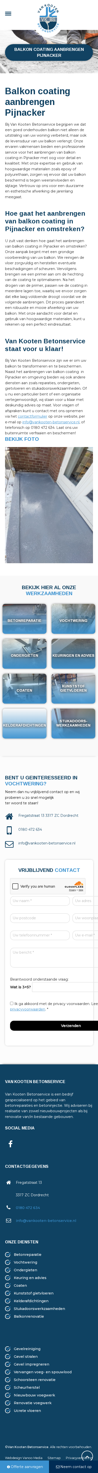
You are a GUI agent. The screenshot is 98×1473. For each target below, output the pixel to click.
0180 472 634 (28, 1207)
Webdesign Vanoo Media (23, 1458)
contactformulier (32, 416)
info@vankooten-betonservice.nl (50, 422)
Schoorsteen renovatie (35, 1380)
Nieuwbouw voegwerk (34, 1395)
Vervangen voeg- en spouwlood (43, 1372)
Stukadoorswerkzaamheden (39, 1308)
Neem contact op (76, 1467)
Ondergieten (25, 1270)
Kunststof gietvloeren (34, 1293)
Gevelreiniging (27, 1349)
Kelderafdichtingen (31, 1301)
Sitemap (54, 1458)
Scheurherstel (27, 1387)
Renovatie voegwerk (33, 1403)
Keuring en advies (30, 1278)
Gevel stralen (26, 1356)
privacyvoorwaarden (27, 1009)
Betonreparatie (27, 1254)
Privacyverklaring (79, 1458)
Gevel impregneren (31, 1364)
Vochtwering (25, 1262)
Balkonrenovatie (29, 1316)
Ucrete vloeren (27, 1410)
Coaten (20, 1285)
